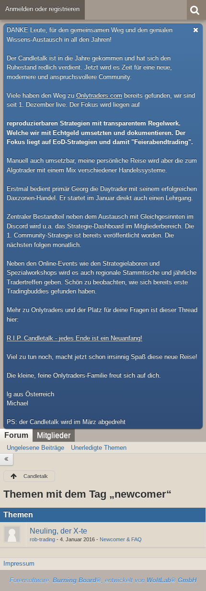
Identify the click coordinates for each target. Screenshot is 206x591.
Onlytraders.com (99, 95)
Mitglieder (53, 435)
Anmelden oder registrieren (42, 8)
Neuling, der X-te (58, 531)
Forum (16, 435)
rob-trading (42, 539)
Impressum (18, 563)
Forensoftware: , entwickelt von (103, 580)
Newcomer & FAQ (121, 539)
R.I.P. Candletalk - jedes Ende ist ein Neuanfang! (74, 338)
